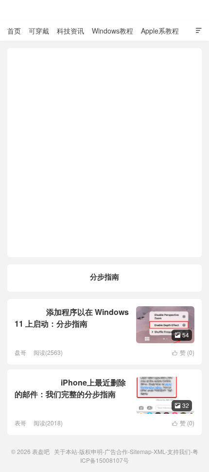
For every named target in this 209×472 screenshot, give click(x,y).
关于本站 (65, 451)
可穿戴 (39, 30)
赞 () (183, 352)
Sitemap (141, 451)
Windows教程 (112, 30)
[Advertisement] (104, 152)
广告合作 (116, 451)
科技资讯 (70, 30)
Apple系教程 (160, 30)
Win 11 (26, 312)
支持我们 (179, 451)
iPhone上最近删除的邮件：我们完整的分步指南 (70, 388)
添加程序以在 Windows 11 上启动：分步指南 (72, 317)
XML (159, 451)
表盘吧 (104, 10)
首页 (14, 30)
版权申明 (91, 451)
